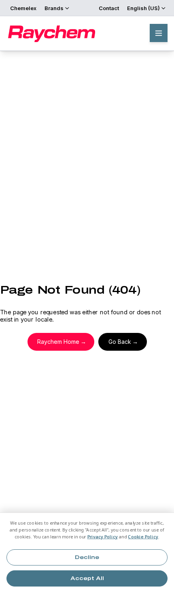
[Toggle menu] (159, 33)
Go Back (119, 341)
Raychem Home (58, 341)
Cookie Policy (143, 537)
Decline (87, 557)
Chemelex (23, 8)
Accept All (87, 578)
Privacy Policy (102, 537)
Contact (109, 8)
